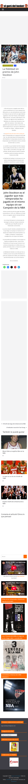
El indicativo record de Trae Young (16, 427)
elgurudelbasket (20, 576)
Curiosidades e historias (7, 65)
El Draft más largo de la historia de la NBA (14, 424)
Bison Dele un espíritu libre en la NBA (13, 452)
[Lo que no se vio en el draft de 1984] (14, 461)
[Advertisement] (14, 30)
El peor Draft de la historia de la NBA (13, 502)
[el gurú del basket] (14, 5)
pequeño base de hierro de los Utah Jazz (14, 133)
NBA (15, 65)
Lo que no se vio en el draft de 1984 (12, 477)
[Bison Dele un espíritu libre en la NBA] (14, 436)
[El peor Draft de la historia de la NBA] (14, 487)
